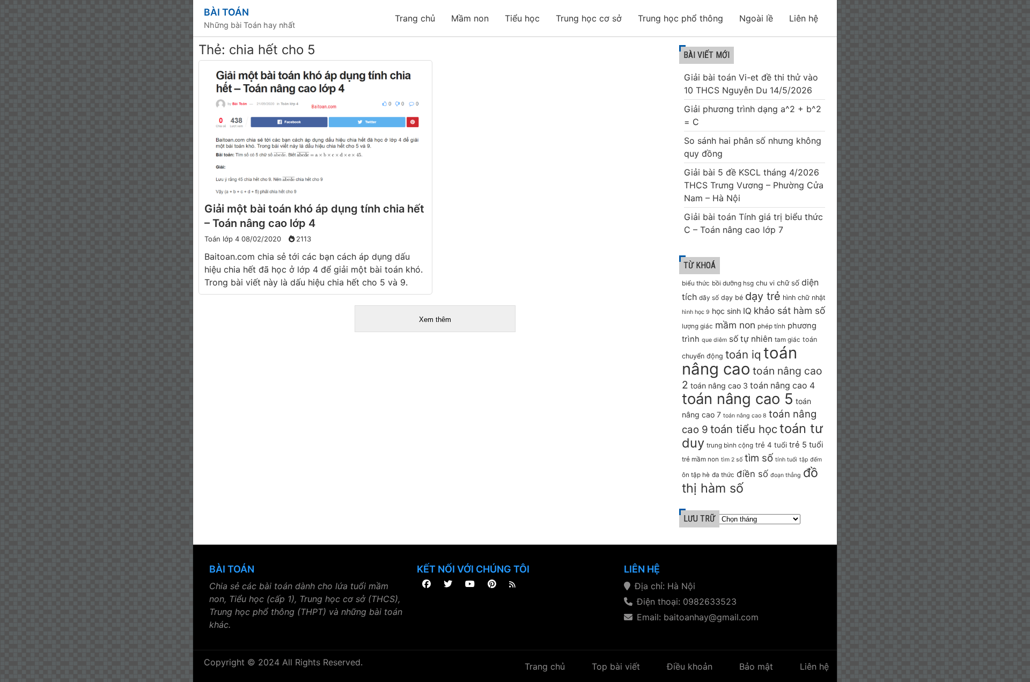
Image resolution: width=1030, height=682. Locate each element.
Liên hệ (803, 18)
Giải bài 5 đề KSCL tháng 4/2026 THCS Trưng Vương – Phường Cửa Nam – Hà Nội (753, 185)
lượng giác (697, 326)
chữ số (788, 282)
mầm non (735, 325)
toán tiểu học (743, 429)
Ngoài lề (756, 18)
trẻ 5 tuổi (806, 445)
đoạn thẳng (785, 475)
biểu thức (696, 283)
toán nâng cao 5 (737, 399)
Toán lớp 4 (221, 238)
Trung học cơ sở (589, 18)
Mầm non (470, 18)
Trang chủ (415, 18)
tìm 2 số (731, 459)
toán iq (743, 354)
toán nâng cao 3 (719, 385)
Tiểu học (522, 18)
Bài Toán (226, 12)
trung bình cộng (730, 445)
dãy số (709, 298)
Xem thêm (435, 320)
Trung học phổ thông (680, 18)
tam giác (787, 339)
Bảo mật (756, 666)
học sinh (726, 311)
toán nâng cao (739, 360)
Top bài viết (616, 666)
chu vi (765, 283)
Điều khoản (689, 666)
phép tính (771, 326)
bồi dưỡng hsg (733, 283)
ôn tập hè (696, 475)
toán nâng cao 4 (782, 385)
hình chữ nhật (804, 298)
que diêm (714, 339)
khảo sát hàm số (789, 310)
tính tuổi (786, 459)
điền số (752, 473)
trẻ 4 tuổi (771, 445)
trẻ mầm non (700, 459)
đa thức (723, 475)
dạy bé (732, 298)
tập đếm (810, 459)
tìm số (759, 458)
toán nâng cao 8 (745, 415)
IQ (747, 311)
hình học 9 (696, 312)
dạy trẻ (763, 296)
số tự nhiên (750, 339)
